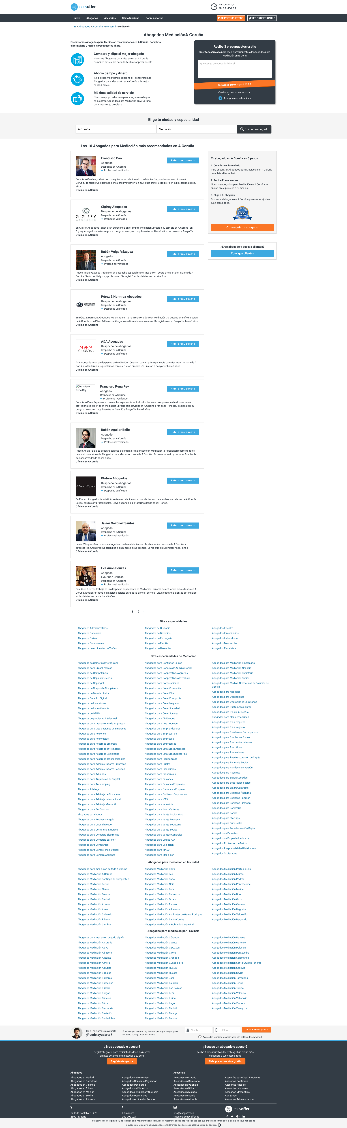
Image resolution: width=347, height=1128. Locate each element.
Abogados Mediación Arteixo (94, 904)
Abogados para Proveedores (228, 752)
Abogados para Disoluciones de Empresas (101, 723)
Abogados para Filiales (157, 763)
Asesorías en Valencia (186, 1084)
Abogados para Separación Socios (231, 782)
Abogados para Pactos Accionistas (231, 706)
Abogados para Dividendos (160, 718)
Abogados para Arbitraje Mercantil (97, 804)
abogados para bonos (90, 814)
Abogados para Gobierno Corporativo (166, 794)
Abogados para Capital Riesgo (95, 824)
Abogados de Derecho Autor (93, 693)
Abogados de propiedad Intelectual (97, 718)
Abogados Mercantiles (224, 643)
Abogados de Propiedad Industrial (231, 838)
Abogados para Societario (226, 807)
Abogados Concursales (91, 643)
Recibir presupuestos (235, 84)
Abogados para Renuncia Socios (230, 762)
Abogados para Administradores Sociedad (101, 769)
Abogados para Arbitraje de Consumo (99, 794)
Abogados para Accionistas (93, 738)
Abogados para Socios (224, 813)
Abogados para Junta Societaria (163, 824)
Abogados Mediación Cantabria (95, 1008)
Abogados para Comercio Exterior (96, 839)
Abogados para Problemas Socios (231, 737)
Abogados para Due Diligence (161, 723)
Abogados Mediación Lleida (160, 998)
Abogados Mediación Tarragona (230, 977)
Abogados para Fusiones (159, 779)
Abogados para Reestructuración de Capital (236, 757)
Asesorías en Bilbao (184, 1088)
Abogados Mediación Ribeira (94, 919)
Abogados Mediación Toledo (228, 988)
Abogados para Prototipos (227, 747)
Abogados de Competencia (93, 673)
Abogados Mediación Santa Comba (164, 919)
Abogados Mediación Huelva (161, 967)
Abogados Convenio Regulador (139, 1081)
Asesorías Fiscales (235, 1084)
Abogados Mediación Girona (161, 952)
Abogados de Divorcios (157, 633)
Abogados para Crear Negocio (162, 703)
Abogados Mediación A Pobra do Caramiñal (169, 924)
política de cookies (207, 1125)
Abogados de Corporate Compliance (98, 688)
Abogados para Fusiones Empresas (165, 784)
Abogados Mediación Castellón (95, 1013)
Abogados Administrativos (93, 628)
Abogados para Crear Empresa (95, 667)
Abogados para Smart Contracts (230, 787)
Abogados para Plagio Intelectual (230, 712)
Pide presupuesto (183, 160)
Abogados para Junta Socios (161, 829)
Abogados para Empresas (159, 738)
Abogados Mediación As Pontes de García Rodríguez (174, 914)
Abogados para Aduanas (92, 774)
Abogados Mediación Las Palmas (163, 988)
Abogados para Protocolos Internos (232, 742)
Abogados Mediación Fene (159, 889)
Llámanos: (128, 1113)
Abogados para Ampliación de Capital (99, 779)
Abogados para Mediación (159, 854)
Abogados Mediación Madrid (161, 1008)
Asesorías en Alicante (185, 1099)
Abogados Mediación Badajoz (94, 972)
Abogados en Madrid (82, 1077)
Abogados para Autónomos (93, 809)
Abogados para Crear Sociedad (162, 708)
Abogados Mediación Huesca (161, 972)
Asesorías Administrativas (239, 1099)
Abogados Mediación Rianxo (161, 904)
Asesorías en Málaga (185, 1091)
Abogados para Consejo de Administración (168, 667)
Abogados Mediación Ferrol (93, 884)
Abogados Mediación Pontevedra (230, 952)
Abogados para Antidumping (94, 784)
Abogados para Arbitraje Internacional (99, 799)
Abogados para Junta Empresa (162, 819)
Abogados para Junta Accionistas (164, 814)
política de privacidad (251, 1037)
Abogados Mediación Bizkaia (94, 988)
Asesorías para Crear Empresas (242, 1077)
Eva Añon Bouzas (112, 577)
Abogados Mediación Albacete (95, 952)
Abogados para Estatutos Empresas (165, 748)
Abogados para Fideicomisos (161, 758)
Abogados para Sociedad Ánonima (231, 792)
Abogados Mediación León (160, 993)
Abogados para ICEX (156, 799)
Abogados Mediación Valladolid (229, 998)
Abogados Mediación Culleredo (95, 914)
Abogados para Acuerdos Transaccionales (101, 758)
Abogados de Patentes (224, 833)
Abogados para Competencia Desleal (98, 849)
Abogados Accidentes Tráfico (138, 1099)
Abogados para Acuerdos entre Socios (99, 748)
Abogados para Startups (226, 818)
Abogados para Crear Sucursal (162, 713)
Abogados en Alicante (82, 1099)
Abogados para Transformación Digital (233, 828)
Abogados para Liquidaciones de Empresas (102, 728)
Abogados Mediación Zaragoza (229, 1008)
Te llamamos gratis (256, 1029)
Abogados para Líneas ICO (160, 839)
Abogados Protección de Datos (229, 843)
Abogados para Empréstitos (160, 743)
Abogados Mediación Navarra (228, 937)
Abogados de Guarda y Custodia (140, 1091)
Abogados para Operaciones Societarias (234, 701)
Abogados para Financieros (160, 769)
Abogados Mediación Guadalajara (164, 962)
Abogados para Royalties (226, 772)
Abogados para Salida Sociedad (230, 777)
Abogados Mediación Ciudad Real (96, 1018)
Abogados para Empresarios (161, 733)
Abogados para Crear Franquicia (163, 698)
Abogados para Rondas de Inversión (232, 767)
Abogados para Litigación (159, 844)
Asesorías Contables (236, 1081)
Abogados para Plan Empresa (228, 722)
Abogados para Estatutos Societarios (166, 753)
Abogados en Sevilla (81, 1095)
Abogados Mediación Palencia (229, 947)
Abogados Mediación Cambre (94, 924)
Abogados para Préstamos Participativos (235, 732)
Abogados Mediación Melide (227, 889)
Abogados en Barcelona (83, 1081)
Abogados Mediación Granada (162, 957)
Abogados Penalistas (224, 648)
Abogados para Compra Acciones (96, 854)
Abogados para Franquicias (160, 774)
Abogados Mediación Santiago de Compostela (103, 879)
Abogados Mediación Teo (159, 874)
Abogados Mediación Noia (159, 884)
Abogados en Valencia (82, 1084)
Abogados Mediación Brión (227, 894)
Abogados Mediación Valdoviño (229, 914)
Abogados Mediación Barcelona (95, 982)
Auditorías (231, 1095)
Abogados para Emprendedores (162, 728)
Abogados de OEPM (89, 713)
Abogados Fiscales (222, 628)
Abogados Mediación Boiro (160, 868)
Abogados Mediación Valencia (229, 993)
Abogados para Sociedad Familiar (231, 797)
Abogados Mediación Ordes (160, 899)
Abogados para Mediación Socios (230, 678)
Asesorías (179, 1072)
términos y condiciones (225, 1037)
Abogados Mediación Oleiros (94, 894)
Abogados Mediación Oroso (227, 899)
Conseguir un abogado (242, 227)
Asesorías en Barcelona (187, 1081)
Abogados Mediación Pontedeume (231, 884)
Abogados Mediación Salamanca (230, 957)
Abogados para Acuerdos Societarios (98, 753)
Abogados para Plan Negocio (228, 727)
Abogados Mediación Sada (160, 879)
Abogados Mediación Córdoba (162, 937)
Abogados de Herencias (158, 648)
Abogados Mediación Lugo (160, 1003)
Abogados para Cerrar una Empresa (98, 829)
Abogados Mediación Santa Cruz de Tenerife (236, 962)
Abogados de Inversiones (92, 703)
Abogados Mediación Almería (94, 962)
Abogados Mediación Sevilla (227, 972)
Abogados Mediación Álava (93, 947)
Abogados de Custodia (157, 628)
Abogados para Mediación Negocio (231, 667)
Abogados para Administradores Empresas (102, 763)
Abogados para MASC (157, 849)
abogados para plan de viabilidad (230, 717)
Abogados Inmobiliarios (225, 633)
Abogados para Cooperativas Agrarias (166, 673)
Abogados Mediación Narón (93, 889)
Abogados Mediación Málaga (161, 1013)
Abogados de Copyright (91, 683)
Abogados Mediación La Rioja (161, 982)
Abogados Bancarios (89, 633)
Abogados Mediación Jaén (160, 977)
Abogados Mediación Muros (227, 874)
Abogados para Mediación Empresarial (233, 662)
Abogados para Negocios (226, 691)
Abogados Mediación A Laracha (163, 909)
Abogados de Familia (156, 643)
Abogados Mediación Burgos (94, 993)
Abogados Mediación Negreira (229, 909)
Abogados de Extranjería (158, 638)
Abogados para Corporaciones (162, 683)
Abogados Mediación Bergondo (229, 919)
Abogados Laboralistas (225, 638)
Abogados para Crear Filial (159, 693)
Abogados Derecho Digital (92, 698)
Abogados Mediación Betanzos (162, 894)
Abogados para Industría (159, 804)
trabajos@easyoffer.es (186, 1116)
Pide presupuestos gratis (225, 1061)
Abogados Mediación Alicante (94, 957)
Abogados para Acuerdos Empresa (97, 743)
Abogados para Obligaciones (228, 696)
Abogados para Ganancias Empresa (165, 789)
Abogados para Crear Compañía (163, 688)
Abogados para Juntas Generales (163, 834)
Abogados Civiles (87, 638)
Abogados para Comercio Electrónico (98, 834)
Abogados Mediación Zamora (228, 1003)
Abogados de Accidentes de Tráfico (97, 648)
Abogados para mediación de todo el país (101, 937)
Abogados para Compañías (93, 844)
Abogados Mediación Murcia (161, 1018)
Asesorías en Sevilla (184, 1095)
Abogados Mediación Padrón (228, 879)
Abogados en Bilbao (81, 1088)
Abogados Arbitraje (88, 789)
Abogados (76, 1072)
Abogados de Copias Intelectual (95, 678)
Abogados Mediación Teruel (227, 982)
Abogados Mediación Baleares (95, 977)
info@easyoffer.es (184, 1113)
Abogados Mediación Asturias (94, 967)
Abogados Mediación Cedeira (228, 904)
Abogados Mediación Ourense (229, 942)
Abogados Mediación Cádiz (93, 1003)
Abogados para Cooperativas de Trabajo (167, 678)
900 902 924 (129, 1116)
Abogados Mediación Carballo (94, 899)
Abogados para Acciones (92, 733)
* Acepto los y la (231, 1037)
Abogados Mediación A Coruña (95, 874)
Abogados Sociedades (224, 853)
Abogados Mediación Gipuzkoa (162, 947)
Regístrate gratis (122, 1061)
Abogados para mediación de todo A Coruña (102, 868)
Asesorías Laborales (236, 1088)
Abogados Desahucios (134, 1095)
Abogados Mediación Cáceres (94, 998)
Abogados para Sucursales (227, 823)
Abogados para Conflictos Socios (163, 662)
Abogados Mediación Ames (93, 909)
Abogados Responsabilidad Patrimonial (234, 848)
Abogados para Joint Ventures (162, 809)
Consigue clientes (242, 253)
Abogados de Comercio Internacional (98, 662)
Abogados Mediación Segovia (228, 967)
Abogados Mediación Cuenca (161, 942)
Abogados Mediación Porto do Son (231, 868)
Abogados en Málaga (82, 1091)
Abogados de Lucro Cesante (93, 708)
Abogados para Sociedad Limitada (231, 802)
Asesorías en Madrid (185, 1077)
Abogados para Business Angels (96, 819)
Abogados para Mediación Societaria (232, 673)
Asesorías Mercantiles (237, 1091)
